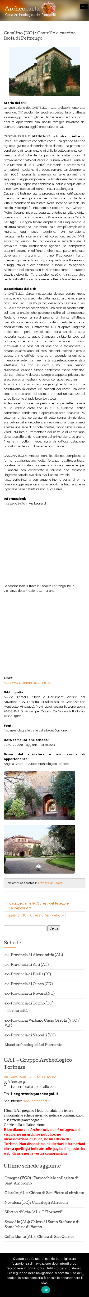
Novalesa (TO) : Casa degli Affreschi (36, 1203)
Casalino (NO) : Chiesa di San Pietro (33, 915)
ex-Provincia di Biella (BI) (28, 974)
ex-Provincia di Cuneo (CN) (29, 984)
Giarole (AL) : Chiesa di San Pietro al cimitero (44, 1193)
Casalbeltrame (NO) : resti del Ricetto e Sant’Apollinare (39, 905)
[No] (83, 1274)
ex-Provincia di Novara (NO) (30, 994)
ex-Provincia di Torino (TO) (29, 1003)
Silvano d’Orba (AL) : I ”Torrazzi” (34, 1212)
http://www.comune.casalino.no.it (28, 683)
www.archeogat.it (36, 1101)
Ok (46, 1290)
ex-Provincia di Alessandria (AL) (34, 955)
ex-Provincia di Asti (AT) (27, 965)
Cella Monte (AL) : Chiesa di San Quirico (40, 1237)
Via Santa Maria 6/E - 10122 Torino (30, 1077)
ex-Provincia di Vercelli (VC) (30, 1035)
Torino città (17, 1011)
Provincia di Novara (50, 883)
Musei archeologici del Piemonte (33, 1045)
